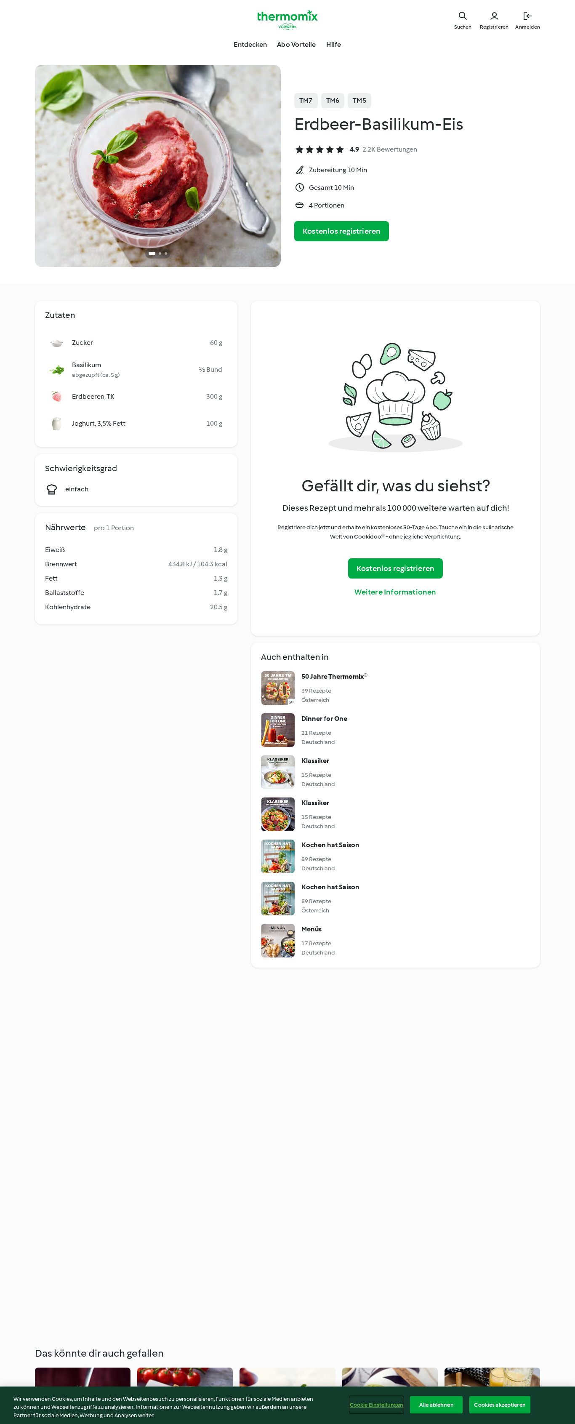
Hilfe (333, 44)
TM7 (306, 100)
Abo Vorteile (296, 44)
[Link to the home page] (287, 20)
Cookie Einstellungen (377, 1404)
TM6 (333, 100)
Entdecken (250, 44)
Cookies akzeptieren (499, 1404)
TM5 (359, 100)
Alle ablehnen (436, 1404)
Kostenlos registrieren (342, 231)
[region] (287, 1405)
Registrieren (494, 27)
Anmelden (527, 27)
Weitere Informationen (395, 592)
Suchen (462, 27)
